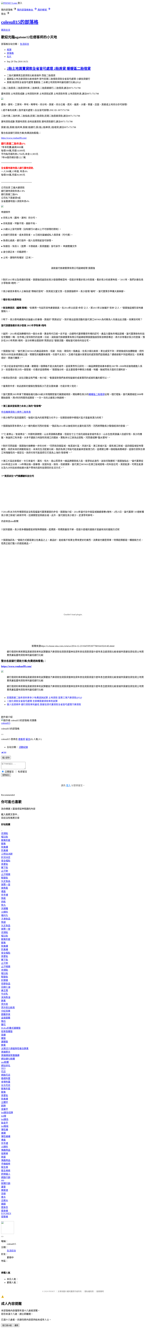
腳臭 (3, 843)
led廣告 (4, 1119)
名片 (9, 56)
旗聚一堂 (5, 884)
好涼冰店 (5, 857)
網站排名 (5, 1065)
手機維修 (5, 1164)
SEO (3, 1068)
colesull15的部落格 (19, 22)
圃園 (3, 1204)
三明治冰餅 (7, 854)
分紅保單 (5, 1011)
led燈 (3, 1116)
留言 (28, 739)
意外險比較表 (8, 1007)
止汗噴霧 (5, 874)
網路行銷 (5, 1177)
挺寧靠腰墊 (7, 1031)
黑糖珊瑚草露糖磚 (10, 1055)
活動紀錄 (23, 747)
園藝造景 (5, 1014)
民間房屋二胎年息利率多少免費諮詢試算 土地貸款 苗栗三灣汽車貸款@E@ (44, 697)
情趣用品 (5, 1150)
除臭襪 (4, 847)
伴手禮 (4, 895)
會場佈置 (5, 1082)
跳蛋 (3, 1157)
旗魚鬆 (4, 888)
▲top (3, 752)
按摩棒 (4, 1153)
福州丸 (4, 915)
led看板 (4, 1126)
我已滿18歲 (7, 1325)
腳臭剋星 (5, 840)
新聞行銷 (5, 1183)
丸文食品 (5, 881)
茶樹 (3, 1193)
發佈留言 (6, 775)
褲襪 (3, 1133)
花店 (3, 1071)
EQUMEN (6, 1213)
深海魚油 (5, 997)
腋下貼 (4, 867)
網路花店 (5, 1075)
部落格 (10, 53)
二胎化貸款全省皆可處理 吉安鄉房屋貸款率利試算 (32, 701)
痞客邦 (21, 739)
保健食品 (5, 983)
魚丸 (3, 905)
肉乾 (3, 901)
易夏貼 (4, 864)
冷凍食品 (5, 919)
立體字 (4, 1102)
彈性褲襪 (5, 1136)
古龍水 (4, 1200)
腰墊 (3, 1038)
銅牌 (3, 1105)
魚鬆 (3, 898)
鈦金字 (4, 1123)
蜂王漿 (4, 990)
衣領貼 (4, 833)
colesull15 (5, 723)
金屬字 (4, 1109)
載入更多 (6, 758)
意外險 (4, 1004)
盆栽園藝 (5, 1018)
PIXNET (51, 1291)
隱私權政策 (89, 1291)
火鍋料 (4, 912)
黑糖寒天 (5, 1052)
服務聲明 (100, 1291)
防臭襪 (4, 850)
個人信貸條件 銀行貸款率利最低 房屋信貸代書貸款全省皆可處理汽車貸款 (44, 704)
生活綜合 (24, 44)
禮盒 (3, 891)
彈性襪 (4, 1129)
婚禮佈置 (5, 1078)
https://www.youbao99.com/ (14, 138)
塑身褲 (4, 1210)
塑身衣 (4, 1207)
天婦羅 (4, 908)
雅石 (3, 1021)
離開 (16, 1325)
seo (2, 1180)
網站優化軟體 (8, 1059)
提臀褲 (4, 1216)
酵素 (3, 1000)
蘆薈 (3, 1187)
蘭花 (3, 1024)
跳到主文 (5, 30)
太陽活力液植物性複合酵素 (15, 1048)
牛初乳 (4, 994)
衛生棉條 (5, 1170)
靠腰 (3, 1035)
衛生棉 (4, 1167)
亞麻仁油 (5, 987)
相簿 (9, 50)
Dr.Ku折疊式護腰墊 (11, 1028)
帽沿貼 (4, 837)
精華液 (4, 1190)
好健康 (4, 980)
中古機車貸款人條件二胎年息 (16, 412)
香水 (3, 1197)
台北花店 (5, 1085)
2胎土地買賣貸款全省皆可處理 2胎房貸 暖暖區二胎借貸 (49, 68)
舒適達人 (5, 1174)
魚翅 (3, 922)
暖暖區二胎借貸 (97, 394)
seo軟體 (5, 1062)
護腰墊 (4, 1041)
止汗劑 (4, 871)
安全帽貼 (5, 860)
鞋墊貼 (4, 878)
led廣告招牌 (7, 1112)
